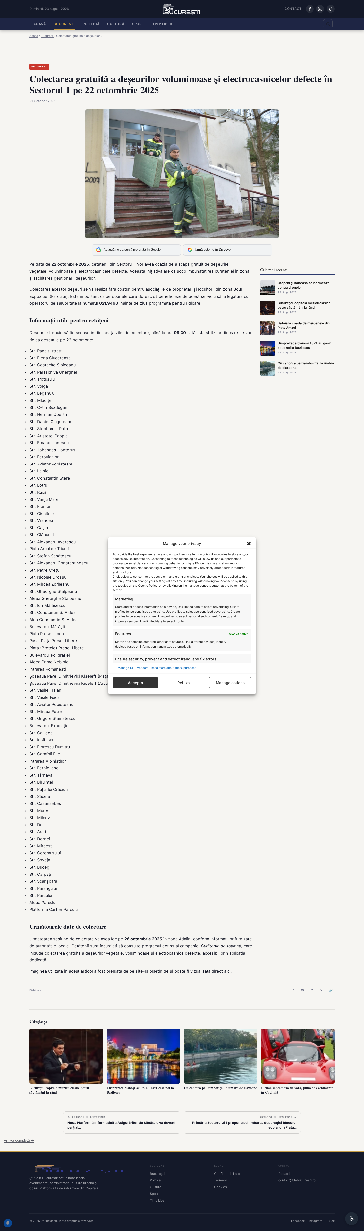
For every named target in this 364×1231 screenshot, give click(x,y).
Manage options (230, 682)
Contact (293, 9)
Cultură (115, 24)
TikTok (330, 1221)
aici (227, 971)
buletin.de (159, 971)
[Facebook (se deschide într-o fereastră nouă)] (310, 9)
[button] (248, 543)
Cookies (220, 1187)
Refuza (183, 682)
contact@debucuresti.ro (297, 1180)
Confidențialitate (227, 1174)
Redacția (284, 1174)
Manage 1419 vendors (133, 667)
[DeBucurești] (85, 1168)
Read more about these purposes (173, 667)
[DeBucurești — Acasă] (182, 8)
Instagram (315, 1221)
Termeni (220, 1180)
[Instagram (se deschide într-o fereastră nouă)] (320, 9)
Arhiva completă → (19, 1140)
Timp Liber (162, 24)
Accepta (135, 682)
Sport (138, 24)
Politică (91, 24)
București (64, 24)
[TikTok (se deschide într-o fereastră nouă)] (331, 9)
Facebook (298, 1221)
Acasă (39, 24)
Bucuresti (39, 66)
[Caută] (328, 23)
